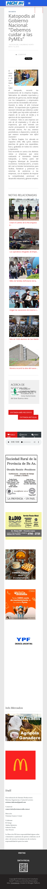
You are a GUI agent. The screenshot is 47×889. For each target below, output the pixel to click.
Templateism (15, 883)
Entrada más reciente (21, 412)
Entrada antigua (28, 417)
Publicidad (11, 436)
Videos (36, 436)
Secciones (24, 436)
